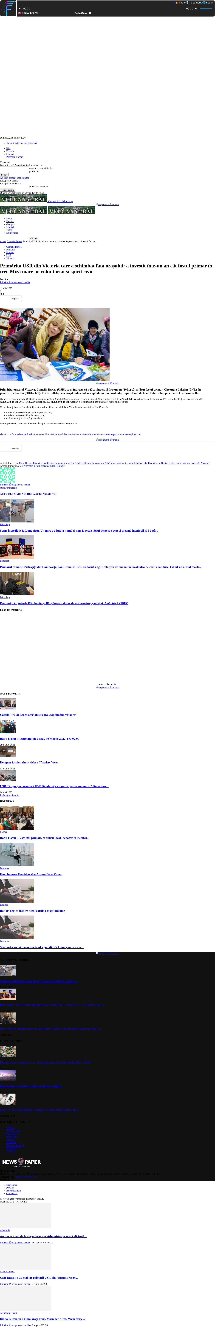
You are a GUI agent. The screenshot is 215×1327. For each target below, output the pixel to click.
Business (4, 868)
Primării (10, 252)
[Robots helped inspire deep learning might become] (17, 902)
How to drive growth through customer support (31, 1086)
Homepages (12, 232)
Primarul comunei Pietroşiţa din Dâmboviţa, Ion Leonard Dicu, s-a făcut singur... (52, 1005)
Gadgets (10, 224)
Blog (8, 148)
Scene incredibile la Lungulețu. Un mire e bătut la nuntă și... (38, 981)
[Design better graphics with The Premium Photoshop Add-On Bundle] (8, 1056)
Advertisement (13, 1190)
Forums (10, 151)
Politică (3, 832)
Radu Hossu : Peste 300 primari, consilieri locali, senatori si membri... (44, 837)
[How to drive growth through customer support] (8, 1079)
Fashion (10, 221)
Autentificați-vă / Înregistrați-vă (21, 143)
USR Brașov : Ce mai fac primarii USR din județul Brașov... (39, 1277)
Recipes (4, 904)
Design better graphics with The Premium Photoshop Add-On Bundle (45, 1062)
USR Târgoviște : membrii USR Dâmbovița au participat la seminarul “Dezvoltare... (54, 786)
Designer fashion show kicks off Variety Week (29, 762)
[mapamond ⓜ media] (107, 204)
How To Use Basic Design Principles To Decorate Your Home (39, 1109)
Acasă (3, 241)
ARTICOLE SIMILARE (13, 494)
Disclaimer (11, 1185)
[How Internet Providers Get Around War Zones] (17, 865)
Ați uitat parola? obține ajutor (14, 177)
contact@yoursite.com (25, 1176)
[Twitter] (41, 299)
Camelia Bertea (14, 241)
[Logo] (24, 213)
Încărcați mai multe (9, 795)
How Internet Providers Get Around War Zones (31, 874)
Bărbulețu (5, 524)
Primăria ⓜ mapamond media (15, 282)
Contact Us (11, 1193)
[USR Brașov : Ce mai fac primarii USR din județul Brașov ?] (25, 1268)
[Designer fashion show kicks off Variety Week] (8, 756)
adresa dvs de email (38, 186)
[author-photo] (7, 481)
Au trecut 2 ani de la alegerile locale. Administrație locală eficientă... (43, 1236)
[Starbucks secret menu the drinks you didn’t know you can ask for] (17, 938)
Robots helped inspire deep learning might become (32, 910)
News (9, 218)
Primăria (10, 249)
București (4, 560)
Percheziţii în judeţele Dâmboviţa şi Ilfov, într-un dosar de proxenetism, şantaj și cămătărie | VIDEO (64, 603)
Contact (10, 154)
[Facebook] (30, 299)
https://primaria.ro (8, 487)
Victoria (10, 258)
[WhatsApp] (64, 299)
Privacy (10, 1187)
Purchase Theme (14, 157)
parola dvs (34, 171)
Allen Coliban (7, 1271)
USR (8, 255)
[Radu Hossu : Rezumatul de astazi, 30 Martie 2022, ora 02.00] (8, 732)
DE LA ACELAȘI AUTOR (42, 494)
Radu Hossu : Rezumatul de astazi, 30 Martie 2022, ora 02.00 (39, 738)
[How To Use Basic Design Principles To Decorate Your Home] (8, 1103)
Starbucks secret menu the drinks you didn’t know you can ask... (42, 947)
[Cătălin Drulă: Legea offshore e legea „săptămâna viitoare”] (8, 708)
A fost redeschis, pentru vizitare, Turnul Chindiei (41, 466)
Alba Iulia (5, 1230)
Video (9, 230)
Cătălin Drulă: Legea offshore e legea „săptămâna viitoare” (38, 714)
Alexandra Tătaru (8, 1313)
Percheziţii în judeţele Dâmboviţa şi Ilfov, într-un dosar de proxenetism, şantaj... (51, 1028)
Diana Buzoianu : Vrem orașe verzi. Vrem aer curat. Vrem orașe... (42, 1319)
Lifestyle (10, 227)
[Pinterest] (53, 299)
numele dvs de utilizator (41, 168)
